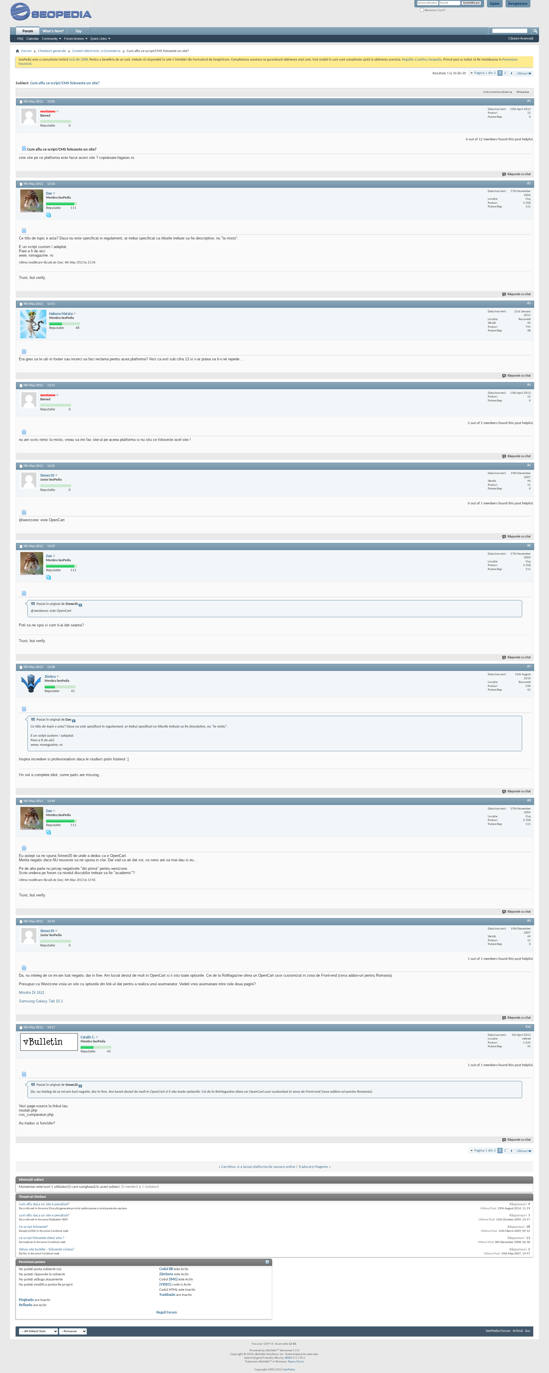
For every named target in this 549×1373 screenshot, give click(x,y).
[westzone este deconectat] (28, 116)
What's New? (53, 31)
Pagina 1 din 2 (485, 73)
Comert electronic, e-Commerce (96, 51)
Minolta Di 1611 (31, 992)
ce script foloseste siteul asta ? (41, 1238)
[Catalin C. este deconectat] (49, 1042)
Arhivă (518, 1331)
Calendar (32, 38)
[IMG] (173, 1279)
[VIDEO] (165, 1284)
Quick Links (98, 38)
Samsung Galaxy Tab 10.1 (41, 1001)
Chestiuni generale (52, 51)
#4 (529, 385)
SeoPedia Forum (498, 1331)
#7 (529, 666)
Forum (28, 31)
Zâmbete (166, 1274)
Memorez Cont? (434, 10)
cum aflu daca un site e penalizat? (44, 1204)
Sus (527, 1331)
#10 (528, 1027)
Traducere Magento (313, 1167)
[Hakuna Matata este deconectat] (33, 324)
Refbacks (25, 1305)
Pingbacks (26, 1300)
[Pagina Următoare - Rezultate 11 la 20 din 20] (511, 73)
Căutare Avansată (520, 38)
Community (50, 38)
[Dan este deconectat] (31, 200)
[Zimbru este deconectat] (31, 683)
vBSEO (288, 1358)
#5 (529, 465)
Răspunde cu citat (519, 174)
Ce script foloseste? (33, 1227)
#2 (529, 183)
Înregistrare (518, 4)
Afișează (521, 92)
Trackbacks (167, 1295)
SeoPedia (289, 1369)
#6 (529, 545)
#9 (529, 921)
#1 (529, 101)
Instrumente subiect (497, 92)
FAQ (20, 38)
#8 (529, 800)
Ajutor (495, 4)
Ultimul (522, 73)
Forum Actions (74, 38)
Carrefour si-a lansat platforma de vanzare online (258, 1167)
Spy (78, 31)
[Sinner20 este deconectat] (28, 480)
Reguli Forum (166, 1312)
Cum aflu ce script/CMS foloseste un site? (65, 83)
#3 (529, 303)
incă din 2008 (78, 59)
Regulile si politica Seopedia (421, 59)
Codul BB (166, 1269)
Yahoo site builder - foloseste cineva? (46, 1249)
